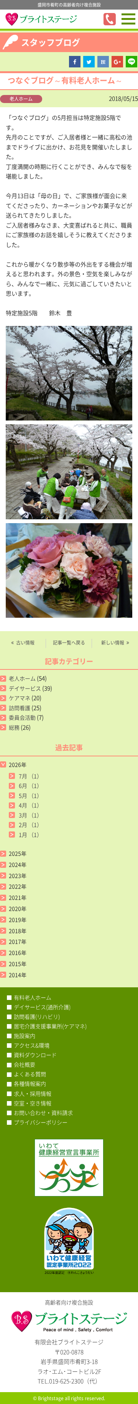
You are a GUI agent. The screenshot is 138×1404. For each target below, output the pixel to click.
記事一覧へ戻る (69, 642)
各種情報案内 (30, 1083)
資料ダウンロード (35, 1055)
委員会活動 (22, 717)
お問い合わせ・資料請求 (43, 1112)
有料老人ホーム (32, 997)
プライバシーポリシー (40, 1122)
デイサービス (25, 688)
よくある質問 (30, 1074)
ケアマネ (19, 698)
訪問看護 (19, 708)
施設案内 (24, 1035)
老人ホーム (21, 98)
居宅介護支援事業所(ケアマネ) (50, 1026)
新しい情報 (112, 642)
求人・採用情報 (32, 1093)
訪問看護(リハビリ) (37, 1016)
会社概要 (24, 1064)
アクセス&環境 (31, 1045)
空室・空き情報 (32, 1103)
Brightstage (51, 1398)
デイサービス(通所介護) (42, 1007)
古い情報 (25, 642)
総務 (14, 727)
